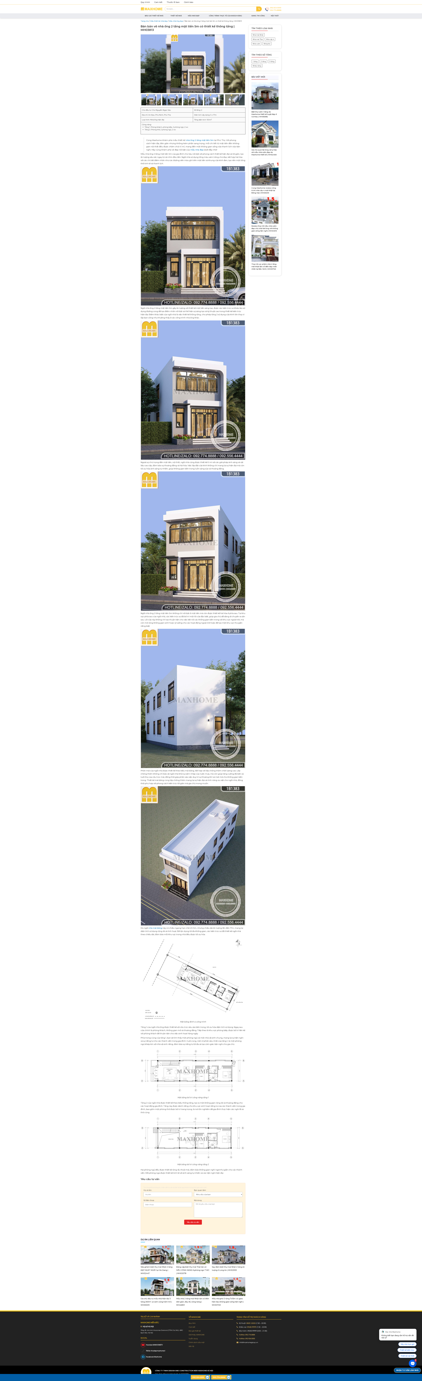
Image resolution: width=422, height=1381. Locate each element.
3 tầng (271, 61)
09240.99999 (251, 1327)
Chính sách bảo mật (196, 1342)
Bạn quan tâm (200, 1190)
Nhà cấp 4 (270, 39)
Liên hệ (191, 1346)
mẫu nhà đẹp (197, 150)
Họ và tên (148, 1190)
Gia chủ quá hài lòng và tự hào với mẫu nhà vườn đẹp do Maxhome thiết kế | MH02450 (264, 152)
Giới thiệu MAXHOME (197, 1335)
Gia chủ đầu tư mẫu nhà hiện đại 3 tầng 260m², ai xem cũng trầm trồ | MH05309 (156, 1302)
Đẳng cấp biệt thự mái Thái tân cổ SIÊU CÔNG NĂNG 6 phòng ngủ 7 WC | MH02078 (192, 1270)
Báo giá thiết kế (195, 1331)
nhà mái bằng (155, 928)
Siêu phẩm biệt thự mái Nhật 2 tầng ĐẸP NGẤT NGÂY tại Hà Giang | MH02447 (156, 1270)
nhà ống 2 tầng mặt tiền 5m (200, 140)
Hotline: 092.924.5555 (247, 1338)
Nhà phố (267, 44)
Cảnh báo (188, 2)
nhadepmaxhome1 (158, 1351)
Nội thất (275, 16)
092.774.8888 (275, 10)
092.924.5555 (275, 8)
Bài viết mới (258, 77)
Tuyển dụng (193, 1338)
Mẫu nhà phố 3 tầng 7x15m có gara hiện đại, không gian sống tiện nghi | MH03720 (228, 1302)
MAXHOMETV (158, 1345)
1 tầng (255, 61)
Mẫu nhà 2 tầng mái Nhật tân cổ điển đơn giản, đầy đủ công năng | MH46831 (192, 1302)
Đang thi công (258, 16)
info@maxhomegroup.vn (248, 1342)
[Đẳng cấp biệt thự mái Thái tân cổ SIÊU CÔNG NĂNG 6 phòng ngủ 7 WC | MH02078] (193, 1255)
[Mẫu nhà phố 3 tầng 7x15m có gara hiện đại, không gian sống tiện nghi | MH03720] (228, 1286)
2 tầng (263, 61)
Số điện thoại (149, 1200)
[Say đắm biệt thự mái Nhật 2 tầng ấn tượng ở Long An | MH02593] (228, 1255)
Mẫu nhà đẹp (193, 16)
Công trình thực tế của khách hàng (225, 16)
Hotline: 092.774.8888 (247, 1335)
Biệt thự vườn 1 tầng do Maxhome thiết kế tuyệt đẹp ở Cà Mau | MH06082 (264, 114)
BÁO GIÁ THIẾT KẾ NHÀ (154, 16)
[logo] (146, 1372)
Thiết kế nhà (176, 16)
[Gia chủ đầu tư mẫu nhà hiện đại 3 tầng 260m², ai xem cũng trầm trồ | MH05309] (157, 1286)
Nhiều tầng (257, 66)
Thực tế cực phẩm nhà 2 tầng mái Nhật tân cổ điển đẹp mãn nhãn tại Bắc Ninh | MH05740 (264, 266)
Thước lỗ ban (173, 2)
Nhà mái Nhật (258, 35)
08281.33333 (251, 1323)
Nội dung (198, 1200)
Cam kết (158, 2)
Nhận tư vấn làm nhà (407, 1370)
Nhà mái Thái (258, 39)
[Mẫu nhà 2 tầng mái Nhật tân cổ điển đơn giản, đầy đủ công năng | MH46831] (193, 1286)
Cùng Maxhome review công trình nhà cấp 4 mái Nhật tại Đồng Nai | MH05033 (263, 190)
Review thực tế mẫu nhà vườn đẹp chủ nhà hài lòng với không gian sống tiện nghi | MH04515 (264, 228)
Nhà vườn (256, 44)
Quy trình (145, 2)
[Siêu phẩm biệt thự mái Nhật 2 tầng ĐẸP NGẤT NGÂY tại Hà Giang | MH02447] (157, 1255)
